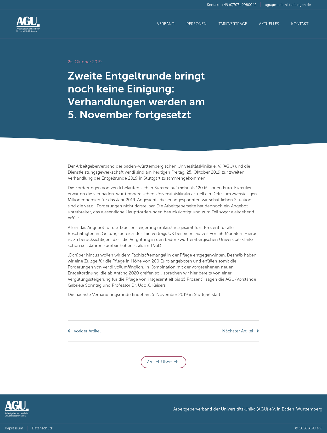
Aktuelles (269, 24)
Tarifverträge (233, 24)
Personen (196, 24)
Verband (166, 24)
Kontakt (299, 24)
